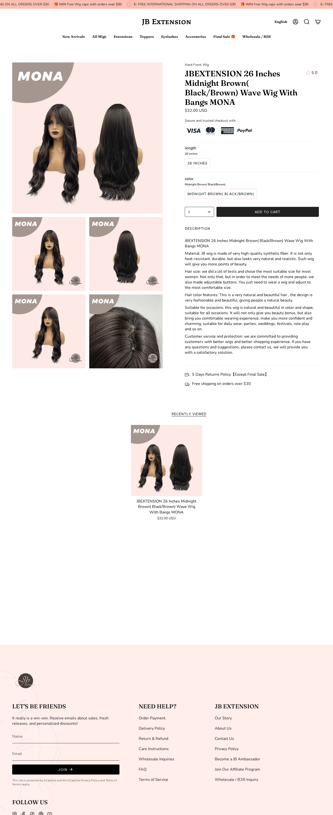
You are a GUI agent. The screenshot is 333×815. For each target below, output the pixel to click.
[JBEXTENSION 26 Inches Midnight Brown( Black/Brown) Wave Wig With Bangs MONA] (166, 460)
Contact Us (224, 738)
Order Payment (152, 718)
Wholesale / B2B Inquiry (236, 779)
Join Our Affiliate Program (237, 769)
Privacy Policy (90, 780)
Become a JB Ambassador (237, 759)
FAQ (143, 769)
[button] (306, 22)
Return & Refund (153, 738)
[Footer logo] (25, 681)
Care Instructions (154, 749)
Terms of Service (153, 779)
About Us (223, 728)
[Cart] (317, 22)
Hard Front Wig (197, 64)
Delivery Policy (152, 728)
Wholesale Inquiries (156, 759)
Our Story (223, 718)
